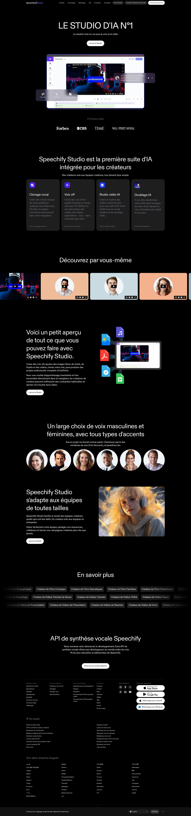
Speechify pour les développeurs (83, 686)
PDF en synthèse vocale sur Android (37, 728)
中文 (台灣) (135, 764)
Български (29, 786)
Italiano (28, 774)
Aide (98, 700)
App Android (30, 689)
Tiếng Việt (64, 783)
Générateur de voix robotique (106, 733)
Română (99, 783)
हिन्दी (133, 770)
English (28, 770)
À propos (99, 686)
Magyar (63, 764)
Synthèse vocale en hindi (104, 741)
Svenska (99, 780)
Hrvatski (64, 790)
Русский (99, 777)
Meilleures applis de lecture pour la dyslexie (39, 733)
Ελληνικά (99, 790)
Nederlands (135, 767)
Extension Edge (31, 703)
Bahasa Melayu (31, 796)
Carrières (99, 694)
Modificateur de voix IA (104, 736)
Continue (155, 811)
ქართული (64, 786)
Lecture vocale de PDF (33, 744)
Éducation (76, 692)
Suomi (63, 770)
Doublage (53, 689)
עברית (28, 793)
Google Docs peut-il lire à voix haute (108, 739)
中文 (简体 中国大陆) (32, 767)
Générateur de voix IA (56, 686)
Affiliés (99, 697)
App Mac (29, 692)
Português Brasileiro (67, 777)
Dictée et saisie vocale (33, 725)
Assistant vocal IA (102, 725)
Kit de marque (101, 708)
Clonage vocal (54, 692)
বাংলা (98, 793)
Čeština (63, 767)
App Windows (30, 694)
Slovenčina (100, 786)
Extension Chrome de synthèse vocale (38, 741)
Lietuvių (134, 790)
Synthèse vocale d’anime (34, 736)
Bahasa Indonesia (66, 793)
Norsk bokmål (136, 774)
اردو (62, 796)
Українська (135, 777)
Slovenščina (135, 786)
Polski (28, 777)
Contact (99, 689)
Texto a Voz (29, 747)
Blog (98, 692)
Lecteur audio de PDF (33, 739)
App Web (29, 697)
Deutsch (99, 770)
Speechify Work (54, 694)
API (90, 3)
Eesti (27, 790)
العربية (28, 764)
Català (134, 793)
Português (135, 783)
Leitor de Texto (101, 747)
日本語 (63, 774)
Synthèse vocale (31, 683)
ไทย (133, 780)
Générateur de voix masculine (106, 730)
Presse (99, 705)
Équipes (75, 689)
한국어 (99, 774)
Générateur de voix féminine (35, 730)
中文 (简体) (100, 764)
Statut (99, 703)
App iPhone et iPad (32, 686)
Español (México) (66, 780)
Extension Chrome (32, 700)
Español (28, 780)
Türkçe (28, 783)
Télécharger (82, 3)
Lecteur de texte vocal (104, 728)
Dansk (99, 767)
